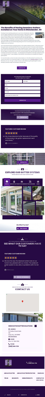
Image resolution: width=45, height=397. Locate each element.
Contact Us (22, 68)
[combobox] (22, 95)
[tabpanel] (22, 200)
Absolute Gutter (9, 373)
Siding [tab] (38, 184)
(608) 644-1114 (13, 346)
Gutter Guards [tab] (21, 184)
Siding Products (27, 378)
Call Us (8, 394)
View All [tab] (7, 184)
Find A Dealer (23, 228)
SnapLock (41, 373)
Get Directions (12, 336)
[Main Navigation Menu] (42, 4)
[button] (22, 301)
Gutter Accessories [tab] (30, 184)
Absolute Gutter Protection (26, 373)
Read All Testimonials (23, 277)
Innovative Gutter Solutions (20, 326)
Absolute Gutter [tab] (14, 184)
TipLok (6, 378)
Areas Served (40, 380)
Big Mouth (15, 378)
